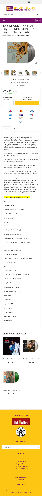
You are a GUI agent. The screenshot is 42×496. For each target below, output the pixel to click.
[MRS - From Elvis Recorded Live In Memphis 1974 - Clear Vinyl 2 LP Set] (11, 346)
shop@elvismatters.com (22, 466)
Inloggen (21, 475)
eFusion (13, 492)
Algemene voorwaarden (21, 477)
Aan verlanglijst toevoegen (21, 79)
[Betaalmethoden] (10, 111)
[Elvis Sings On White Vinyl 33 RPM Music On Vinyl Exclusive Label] (30, 346)
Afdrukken (22, 85)
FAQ (21, 486)
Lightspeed (30, 490)
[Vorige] (1, 73)
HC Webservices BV (26, 492)
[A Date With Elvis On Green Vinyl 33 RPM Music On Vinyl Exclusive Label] (11, 377)
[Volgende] (40, 72)
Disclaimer (21, 479)
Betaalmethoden (21, 482)
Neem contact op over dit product (22, 82)
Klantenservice (21, 484)
